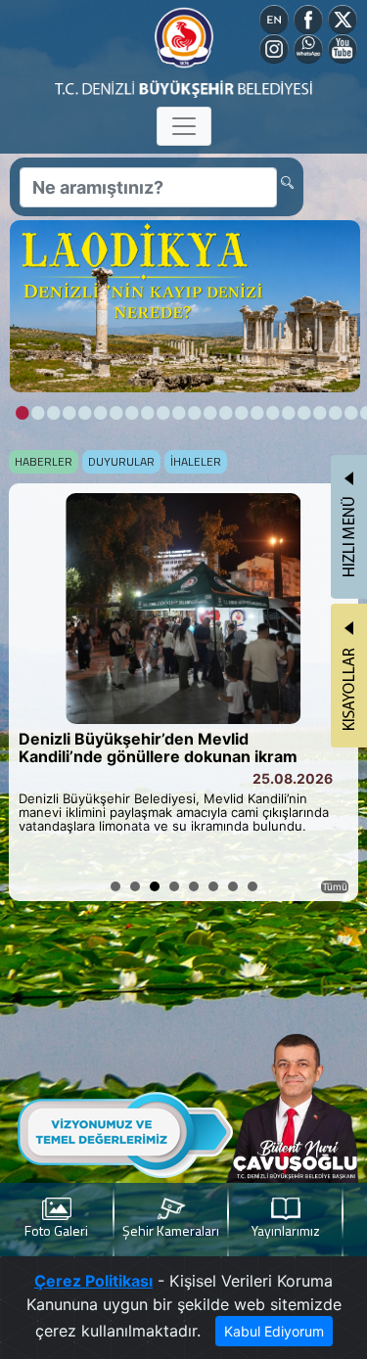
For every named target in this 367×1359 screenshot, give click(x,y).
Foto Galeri (56, 1230)
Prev (34, 692)
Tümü (334, 886)
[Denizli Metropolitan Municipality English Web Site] (274, 17)
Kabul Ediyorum (274, 1331)
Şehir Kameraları (170, 1230)
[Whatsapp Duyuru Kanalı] (308, 47)
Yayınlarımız (286, 1230)
